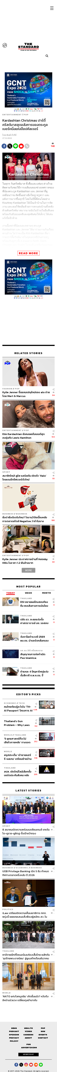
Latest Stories (28, 791)
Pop (43, 1028)
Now (43, 1031)
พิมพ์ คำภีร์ (11, 135)
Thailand (26, 598)
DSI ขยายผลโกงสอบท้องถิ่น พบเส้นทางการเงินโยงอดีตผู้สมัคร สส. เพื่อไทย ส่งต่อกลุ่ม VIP (34, 603)
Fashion (7, 388)
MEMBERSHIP (28, 1054)
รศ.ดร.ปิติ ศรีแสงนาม (31, 650)
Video (28, 1031)
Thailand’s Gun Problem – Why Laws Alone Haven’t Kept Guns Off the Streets (17, 723)
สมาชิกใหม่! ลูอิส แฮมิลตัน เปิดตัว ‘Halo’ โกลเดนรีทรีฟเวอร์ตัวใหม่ (24, 477)
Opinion (14, 1035)
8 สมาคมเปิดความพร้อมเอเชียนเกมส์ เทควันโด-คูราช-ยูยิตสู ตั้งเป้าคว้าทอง (26, 831)
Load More (28, 1007)
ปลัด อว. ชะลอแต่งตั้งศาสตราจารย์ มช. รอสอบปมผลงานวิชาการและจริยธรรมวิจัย (34, 621)
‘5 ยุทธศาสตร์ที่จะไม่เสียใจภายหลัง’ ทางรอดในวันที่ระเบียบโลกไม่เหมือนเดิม (17, 740)
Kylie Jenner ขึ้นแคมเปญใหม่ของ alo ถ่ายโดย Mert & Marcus (26, 394)
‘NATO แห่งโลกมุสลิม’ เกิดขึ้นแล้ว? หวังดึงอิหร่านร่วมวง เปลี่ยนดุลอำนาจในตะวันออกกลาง (25, 998)
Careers (28, 1035)
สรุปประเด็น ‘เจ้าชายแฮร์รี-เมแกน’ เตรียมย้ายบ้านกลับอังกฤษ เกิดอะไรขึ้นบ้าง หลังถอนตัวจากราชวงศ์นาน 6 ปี (18, 756)
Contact (43, 1038)
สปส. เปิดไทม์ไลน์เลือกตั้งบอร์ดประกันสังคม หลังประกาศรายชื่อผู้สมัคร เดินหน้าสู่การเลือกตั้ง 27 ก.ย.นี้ (17, 773)
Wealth (28, 1028)
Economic (10, 703)
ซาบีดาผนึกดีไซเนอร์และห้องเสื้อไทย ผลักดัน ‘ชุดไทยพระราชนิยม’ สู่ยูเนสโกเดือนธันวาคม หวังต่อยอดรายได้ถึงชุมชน (26, 956)
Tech (22, 703)
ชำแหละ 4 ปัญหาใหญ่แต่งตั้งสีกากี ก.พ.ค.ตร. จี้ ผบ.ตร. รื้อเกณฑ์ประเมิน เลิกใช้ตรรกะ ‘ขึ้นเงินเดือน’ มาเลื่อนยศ (34, 673)
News (14, 1028)
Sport (6, 471)
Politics (7, 909)
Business (8, 513)
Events (43, 1035)
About (28, 1038)
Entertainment (12, 114)
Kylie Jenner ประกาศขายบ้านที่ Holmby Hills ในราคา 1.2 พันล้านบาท (25, 561)
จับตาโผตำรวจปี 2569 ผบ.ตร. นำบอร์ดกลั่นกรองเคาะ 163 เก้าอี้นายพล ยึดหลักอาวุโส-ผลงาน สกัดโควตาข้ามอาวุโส (34, 638)
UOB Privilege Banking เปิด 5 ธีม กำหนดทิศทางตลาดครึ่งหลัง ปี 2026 (25, 873)
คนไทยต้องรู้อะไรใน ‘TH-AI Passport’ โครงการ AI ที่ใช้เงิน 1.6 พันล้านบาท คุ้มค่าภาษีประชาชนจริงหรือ (18, 708)
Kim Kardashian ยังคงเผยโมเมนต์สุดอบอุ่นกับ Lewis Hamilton (23, 435)
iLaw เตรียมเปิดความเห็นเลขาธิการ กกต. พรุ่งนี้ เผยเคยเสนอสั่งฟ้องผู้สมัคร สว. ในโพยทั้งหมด (24, 914)
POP (26, 114)
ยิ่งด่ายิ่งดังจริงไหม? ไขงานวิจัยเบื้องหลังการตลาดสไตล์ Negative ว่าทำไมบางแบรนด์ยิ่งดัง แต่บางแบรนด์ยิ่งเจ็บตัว (24, 519)
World (8, 734)
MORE (28, 570)
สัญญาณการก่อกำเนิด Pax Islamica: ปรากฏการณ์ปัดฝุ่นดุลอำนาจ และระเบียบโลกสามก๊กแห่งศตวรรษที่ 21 (34, 656)
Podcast (14, 1031)
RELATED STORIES (28, 353)
